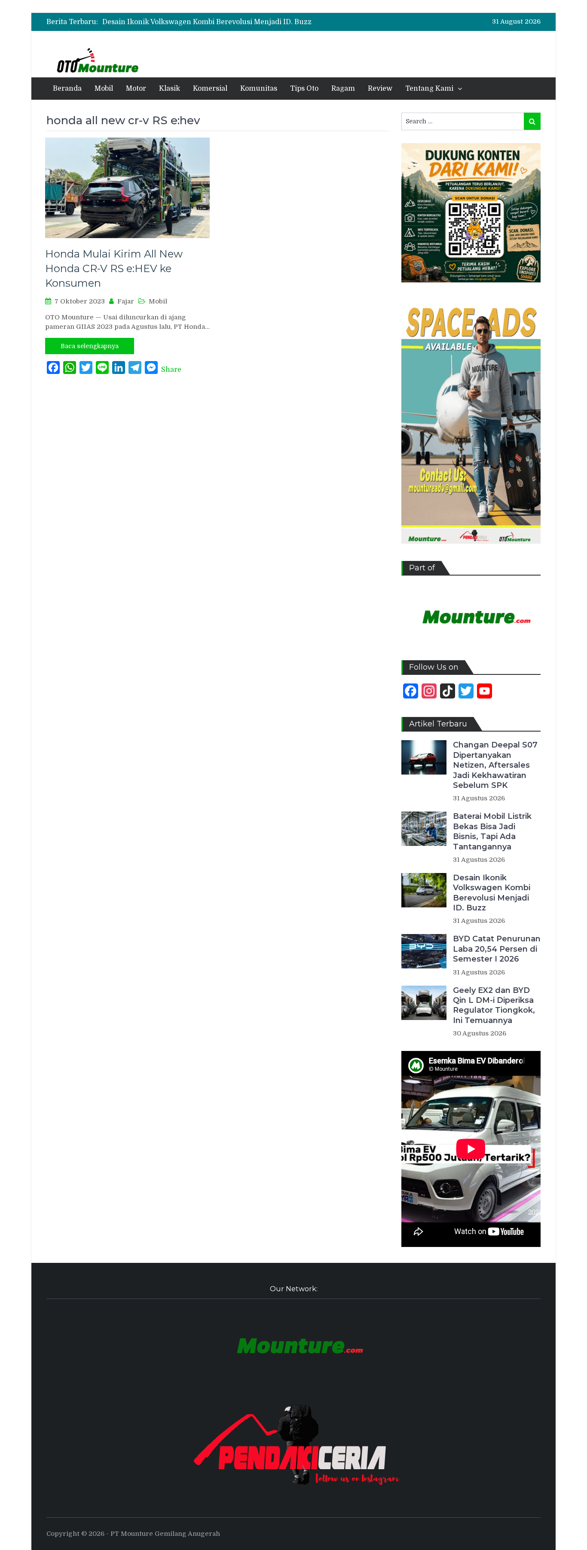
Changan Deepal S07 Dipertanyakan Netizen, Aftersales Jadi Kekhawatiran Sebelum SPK (495, 765)
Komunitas (258, 88)
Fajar (125, 301)
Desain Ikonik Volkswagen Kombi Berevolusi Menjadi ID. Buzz (207, 22)
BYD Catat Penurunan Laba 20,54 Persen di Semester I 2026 (497, 949)
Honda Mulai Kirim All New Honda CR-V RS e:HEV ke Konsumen (114, 268)
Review (380, 88)
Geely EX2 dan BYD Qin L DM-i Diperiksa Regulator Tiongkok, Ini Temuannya (494, 1005)
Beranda (67, 88)
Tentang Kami (429, 88)
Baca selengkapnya (90, 346)
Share (171, 370)
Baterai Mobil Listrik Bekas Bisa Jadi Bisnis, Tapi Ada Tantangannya (492, 831)
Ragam (343, 88)
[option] (222, 22)
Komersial (210, 88)
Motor (136, 88)
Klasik (169, 88)
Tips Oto (304, 88)
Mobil (104, 88)
